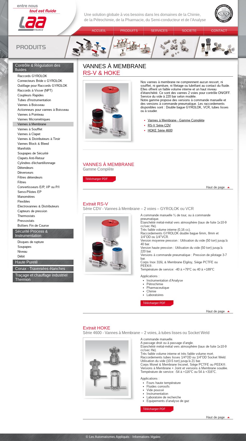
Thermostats (26, 216)
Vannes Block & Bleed (33, 143)
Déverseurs (25, 172)
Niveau (22, 251)
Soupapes (24, 247)
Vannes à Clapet (29, 134)
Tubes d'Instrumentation (34, 100)
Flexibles (24, 201)
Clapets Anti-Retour (31, 158)
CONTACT (219, 31)
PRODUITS (129, 31)
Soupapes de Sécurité (33, 153)
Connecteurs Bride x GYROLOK (40, 81)
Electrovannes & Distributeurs (38, 206)
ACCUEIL (99, 31)
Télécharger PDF (96, 179)
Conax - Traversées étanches (40, 269)
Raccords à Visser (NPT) (35, 90)
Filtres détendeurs (30, 177)
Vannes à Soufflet (30, 129)
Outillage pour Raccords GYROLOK (42, 85)
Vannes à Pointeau (31, 114)
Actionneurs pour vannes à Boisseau (43, 110)
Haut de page (215, 187)
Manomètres (26, 196)
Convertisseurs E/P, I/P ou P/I (39, 187)
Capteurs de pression (32, 211)
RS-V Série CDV (159, 125)
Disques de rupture (31, 242)
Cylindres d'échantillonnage (36, 163)
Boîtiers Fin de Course (33, 225)
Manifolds (24, 148)
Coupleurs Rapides (31, 95)
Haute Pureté (26, 262)
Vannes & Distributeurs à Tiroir (39, 139)
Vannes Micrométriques (34, 119)
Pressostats (26, 221)
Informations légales (146, 437)
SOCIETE (189, 31)
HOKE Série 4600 (160, 130)
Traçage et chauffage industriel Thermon (41, 277)
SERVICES (159, 31)
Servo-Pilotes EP (30, 192)
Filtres (22, 182)
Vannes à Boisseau (31, 105)
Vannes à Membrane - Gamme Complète (176, 120)
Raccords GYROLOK (32, 76)
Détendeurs (25, 168)
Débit (21, 256)
